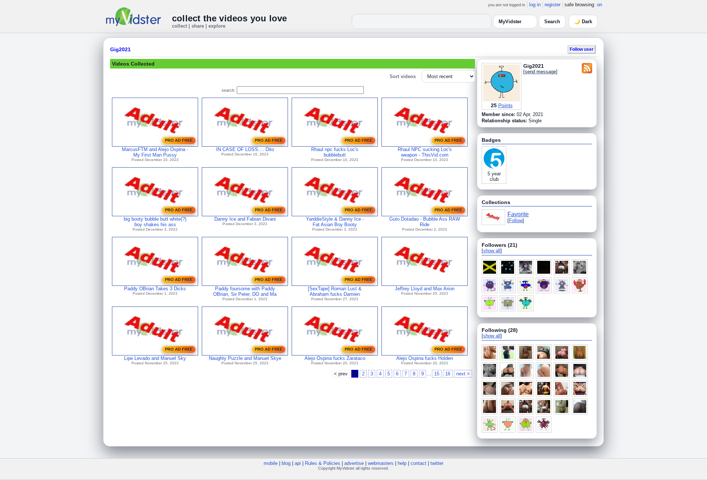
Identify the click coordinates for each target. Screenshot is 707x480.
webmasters (381, 463)
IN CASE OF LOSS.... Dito (245, 149)
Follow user (582, 49)
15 (436, 373)
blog (286, 463)
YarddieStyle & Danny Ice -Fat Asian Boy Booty (335, 221)
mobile (271, 463)
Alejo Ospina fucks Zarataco (335, 358)
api (298, 463)
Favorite (518, 214)
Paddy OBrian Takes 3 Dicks (155, 288)
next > (463, 373)
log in (535, 4)
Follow (516, 220)
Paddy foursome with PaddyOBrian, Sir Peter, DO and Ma (245, 291)
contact (418, 463)
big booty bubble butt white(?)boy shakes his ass (155, 221)
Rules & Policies (322, 463)
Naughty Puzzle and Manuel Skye (245, 358)
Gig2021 (120, 49)
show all (491, 250)
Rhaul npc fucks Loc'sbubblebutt (334, 152)
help (402, 463)
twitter (436, 463)
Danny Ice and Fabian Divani (245, 219)
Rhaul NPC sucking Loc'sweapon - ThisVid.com (425, 152)
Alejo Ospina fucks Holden (424, 358)
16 (447, 373)
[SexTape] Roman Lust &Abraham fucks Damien (335, 291)
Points (505, 105)
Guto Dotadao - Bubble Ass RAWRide (424, 221)
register (552, 4)
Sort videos (403, 76)
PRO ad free (179, 140)
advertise (354, 463)
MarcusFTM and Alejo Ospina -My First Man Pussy (155, 152)
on (599, 4)
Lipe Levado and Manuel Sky (155, 358)
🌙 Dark (583, 21)
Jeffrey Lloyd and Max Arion (424, 288)
